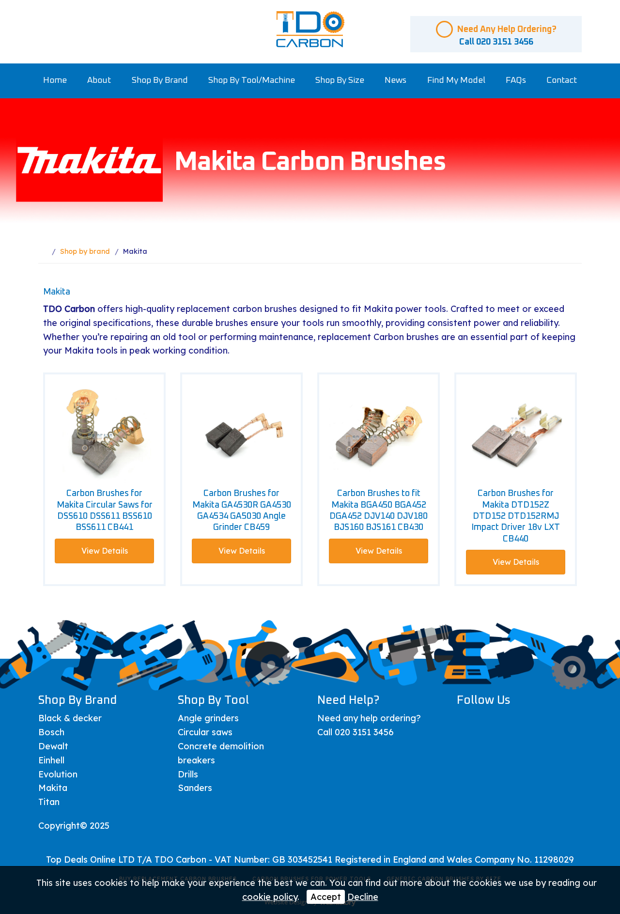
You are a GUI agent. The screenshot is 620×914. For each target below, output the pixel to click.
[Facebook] (468, 722)
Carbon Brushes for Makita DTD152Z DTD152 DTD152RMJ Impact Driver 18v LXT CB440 (515, 516)
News (395, 80)
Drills (188, 774)
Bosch (51, 732)
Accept (325, 896)
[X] (492, 722)
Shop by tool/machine (251, 80)
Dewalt (53, 746)
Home (55, 80)
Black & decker (70, 718)
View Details (104, 551)
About (99, 80)
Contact (561, 80)
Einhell (51, 760)
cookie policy (269, 896)
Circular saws (205, 732)
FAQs (516, 80)
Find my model (456, 80)
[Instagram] (540, 722)
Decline (362, 896)
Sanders (195, 787)
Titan (49, 801)
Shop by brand (160, 80)
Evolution (58, 774)
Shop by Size (339, 80)
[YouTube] (516, 722)
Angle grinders (208, 718)
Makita (52, 787)
